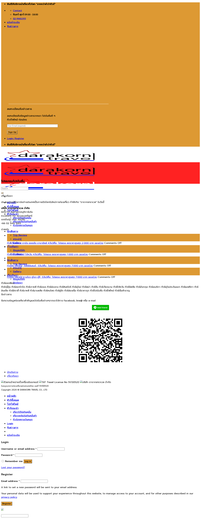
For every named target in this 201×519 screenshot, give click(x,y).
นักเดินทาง (12, 231)
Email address (10, 481)
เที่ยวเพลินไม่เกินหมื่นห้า (25, 221)
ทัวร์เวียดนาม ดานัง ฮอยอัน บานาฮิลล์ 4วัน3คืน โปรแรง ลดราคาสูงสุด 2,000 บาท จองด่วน (55, 243)
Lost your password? (13, 467)
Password (7, 455)
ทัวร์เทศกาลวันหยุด (23, 225)
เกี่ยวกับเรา (12, 246)
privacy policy (9, 497)
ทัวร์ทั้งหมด (13, 206)
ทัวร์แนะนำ (13, 408)
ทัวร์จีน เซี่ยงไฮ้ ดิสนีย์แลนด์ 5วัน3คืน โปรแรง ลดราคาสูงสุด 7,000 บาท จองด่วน (50, 266)
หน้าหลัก (11, 395)
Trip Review (20, 235)
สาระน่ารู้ (17, 239)
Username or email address (18, 449)
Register (6, 503)
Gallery (17, 271)
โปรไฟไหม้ (12, 404)
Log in (28, 461)
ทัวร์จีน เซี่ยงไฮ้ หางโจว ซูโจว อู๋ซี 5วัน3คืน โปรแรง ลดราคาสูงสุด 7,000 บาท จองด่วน (52, 277)
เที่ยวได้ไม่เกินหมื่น (22, 412)
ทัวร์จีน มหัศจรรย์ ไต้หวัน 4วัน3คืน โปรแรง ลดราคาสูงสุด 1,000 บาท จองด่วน (47, 254)
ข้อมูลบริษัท (19, 250)
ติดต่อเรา (18, 283)
